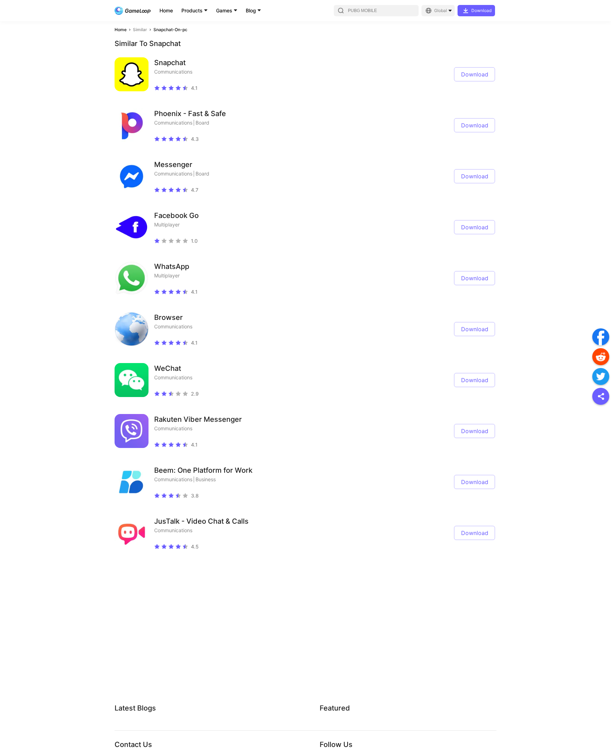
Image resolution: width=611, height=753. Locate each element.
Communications (173, 72)
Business (206, 479)
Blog (251, 10)
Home (166, 10)
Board (202, 123)
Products (192, 10)
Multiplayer (167, 225)
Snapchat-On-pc (170, 29)
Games (224, 10)
